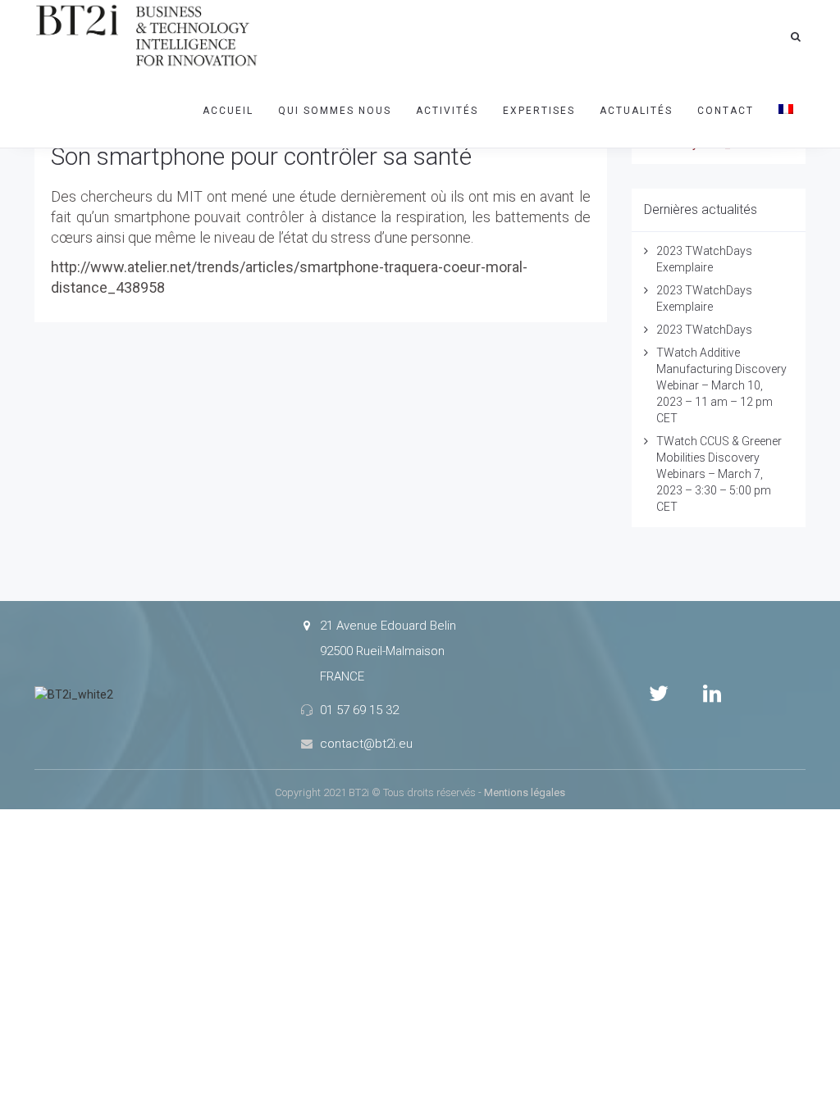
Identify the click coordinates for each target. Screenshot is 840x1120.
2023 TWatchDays (704, 329)
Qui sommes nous (334, 110)
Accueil (228, 110)
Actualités (636, 110)
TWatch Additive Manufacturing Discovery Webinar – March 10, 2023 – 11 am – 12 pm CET (721, 385)
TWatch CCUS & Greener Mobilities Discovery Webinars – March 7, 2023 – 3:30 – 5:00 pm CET (719, 474)
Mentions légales (524, 792)
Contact (725, 110)
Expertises (539, 110)
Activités (447, 110)
